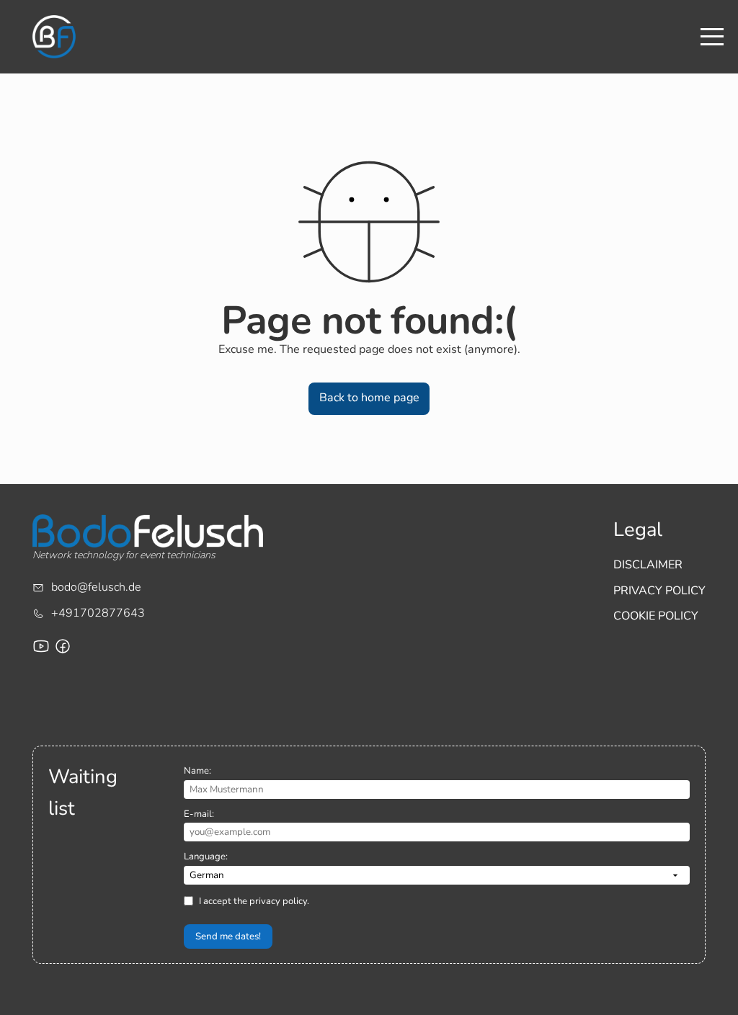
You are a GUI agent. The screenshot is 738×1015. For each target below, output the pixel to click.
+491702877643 (98, 613)
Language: (206, 856)
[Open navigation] (712, 36)
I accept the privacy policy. (254, 901)
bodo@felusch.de (96, 587)
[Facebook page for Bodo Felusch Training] (62, 646)
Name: (197, 770)
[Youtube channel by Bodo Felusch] (41, 646)
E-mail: (199, 814)
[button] (369, 399)
